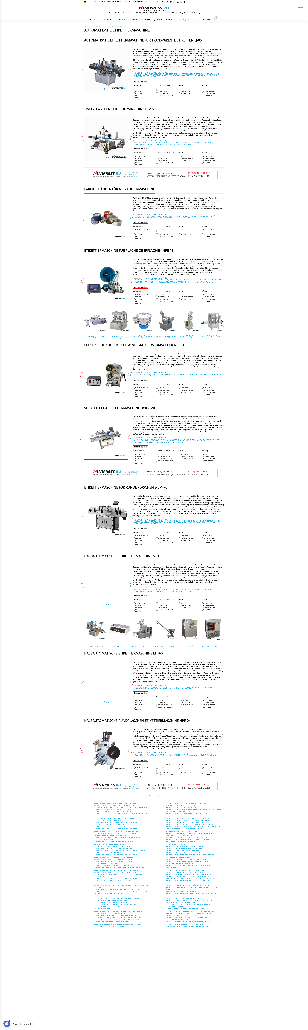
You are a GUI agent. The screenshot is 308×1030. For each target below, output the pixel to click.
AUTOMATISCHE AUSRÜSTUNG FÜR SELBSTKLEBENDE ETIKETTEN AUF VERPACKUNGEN (164, 74)
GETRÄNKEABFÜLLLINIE (141, 75)
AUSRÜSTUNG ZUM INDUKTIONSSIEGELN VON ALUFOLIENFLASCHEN (114, 857)
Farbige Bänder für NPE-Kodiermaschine (119, 189)
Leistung (161, 89)
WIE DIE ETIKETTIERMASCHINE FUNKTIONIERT (200, 283)
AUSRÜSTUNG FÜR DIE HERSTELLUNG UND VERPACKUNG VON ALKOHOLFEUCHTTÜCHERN (121, 896)
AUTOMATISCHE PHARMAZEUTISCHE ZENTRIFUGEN (109, 844)
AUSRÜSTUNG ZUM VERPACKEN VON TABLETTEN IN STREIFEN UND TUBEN (116, 855)
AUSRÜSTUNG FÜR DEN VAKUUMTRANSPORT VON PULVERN (112, 846)
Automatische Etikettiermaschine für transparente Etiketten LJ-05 (143, 40)
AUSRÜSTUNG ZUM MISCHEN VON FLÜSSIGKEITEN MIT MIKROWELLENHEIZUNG (118, 911)
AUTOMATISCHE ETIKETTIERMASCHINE (208, 280)
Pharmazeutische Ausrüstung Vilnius (146, 376)
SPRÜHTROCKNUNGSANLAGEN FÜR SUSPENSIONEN (110, 835)
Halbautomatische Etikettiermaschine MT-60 (123, 653)
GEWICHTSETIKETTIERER (143, 374)
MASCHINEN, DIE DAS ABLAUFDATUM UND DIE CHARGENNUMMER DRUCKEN (117, 898)
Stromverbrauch (164, 91)
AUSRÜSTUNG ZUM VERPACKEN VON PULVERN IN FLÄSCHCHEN (113, 809)
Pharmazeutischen (141, 89)
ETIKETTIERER (189, 281)
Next (130, 70)
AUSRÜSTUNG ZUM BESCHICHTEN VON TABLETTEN (109, 827)
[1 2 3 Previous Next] (106, 70)
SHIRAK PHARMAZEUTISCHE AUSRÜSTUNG (168, 442)
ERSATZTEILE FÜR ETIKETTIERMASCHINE (172, 281)
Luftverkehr (207, 89)
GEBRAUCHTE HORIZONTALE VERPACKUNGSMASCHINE (153, 216)
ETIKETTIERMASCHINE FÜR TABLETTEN (146, 283)
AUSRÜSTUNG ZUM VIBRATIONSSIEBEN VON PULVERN (110, 900)
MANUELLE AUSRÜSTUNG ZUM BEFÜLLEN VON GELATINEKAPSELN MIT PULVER (117, 917)
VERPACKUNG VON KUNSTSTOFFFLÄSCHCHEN (179, 144)
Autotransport (208, 91)
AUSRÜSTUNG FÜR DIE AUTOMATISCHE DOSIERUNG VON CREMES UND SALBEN (118, 924)
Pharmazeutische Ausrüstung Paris (184, 216)
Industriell (139, 97)
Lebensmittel (139, 93)
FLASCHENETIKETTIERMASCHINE (170, 522)
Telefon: (156, 2)
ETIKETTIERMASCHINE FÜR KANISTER (207, 281)
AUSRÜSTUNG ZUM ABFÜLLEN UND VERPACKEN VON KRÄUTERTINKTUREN (116, 870)
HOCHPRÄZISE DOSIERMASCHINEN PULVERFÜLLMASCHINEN (112, 812)
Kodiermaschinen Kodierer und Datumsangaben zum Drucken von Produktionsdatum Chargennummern (187, 374)
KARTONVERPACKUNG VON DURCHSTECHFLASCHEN (167, 75)
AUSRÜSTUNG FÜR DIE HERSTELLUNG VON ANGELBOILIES (111, 922)
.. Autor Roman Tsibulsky (158, 72)
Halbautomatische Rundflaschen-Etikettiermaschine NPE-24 (137, 721)
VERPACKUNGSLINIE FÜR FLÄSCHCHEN (198, 75)
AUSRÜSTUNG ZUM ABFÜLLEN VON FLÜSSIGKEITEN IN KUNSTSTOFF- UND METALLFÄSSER (120, 891)
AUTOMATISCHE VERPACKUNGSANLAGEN (170, 20)
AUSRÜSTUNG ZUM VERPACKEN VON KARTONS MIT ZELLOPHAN (113, 861)
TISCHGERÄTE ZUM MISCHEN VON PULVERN (107, 907)
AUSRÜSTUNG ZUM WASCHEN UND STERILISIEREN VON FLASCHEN (114, 805)
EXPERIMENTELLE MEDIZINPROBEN (199, 20)
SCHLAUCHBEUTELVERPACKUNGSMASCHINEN (108, 894)
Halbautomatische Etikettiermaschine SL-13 (122, 556)
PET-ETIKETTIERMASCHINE (155, 144)
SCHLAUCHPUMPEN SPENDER (103, 909)
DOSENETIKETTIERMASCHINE (202, 143)
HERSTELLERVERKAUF (191, 13)
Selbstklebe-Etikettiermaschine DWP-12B (119, 408)
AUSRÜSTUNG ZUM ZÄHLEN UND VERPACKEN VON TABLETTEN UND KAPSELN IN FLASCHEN (121, 822)
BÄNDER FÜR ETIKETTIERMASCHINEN (146, 281)
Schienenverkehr (209, 93)
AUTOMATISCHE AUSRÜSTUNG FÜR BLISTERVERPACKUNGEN (112, 881)
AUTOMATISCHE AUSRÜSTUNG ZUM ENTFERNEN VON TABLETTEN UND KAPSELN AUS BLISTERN (122, 807)
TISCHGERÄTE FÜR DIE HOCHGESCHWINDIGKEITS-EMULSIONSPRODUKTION (117, 920)
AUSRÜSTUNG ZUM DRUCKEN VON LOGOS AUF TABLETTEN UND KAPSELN (116, 831)
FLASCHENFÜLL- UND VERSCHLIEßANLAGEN (107, 820)
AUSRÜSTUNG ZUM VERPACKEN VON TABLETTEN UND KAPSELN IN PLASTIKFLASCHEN (119, 833)
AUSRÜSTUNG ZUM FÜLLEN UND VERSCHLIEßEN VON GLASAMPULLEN (115, 803)
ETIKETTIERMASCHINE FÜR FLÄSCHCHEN (206, 74)
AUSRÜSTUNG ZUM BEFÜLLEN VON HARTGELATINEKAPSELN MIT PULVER (115, 829)
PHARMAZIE (117, 27)
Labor (137, 95)
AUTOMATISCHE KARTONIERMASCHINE (105, 863)
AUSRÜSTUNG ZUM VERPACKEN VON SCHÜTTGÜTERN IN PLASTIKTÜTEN (115, 879)
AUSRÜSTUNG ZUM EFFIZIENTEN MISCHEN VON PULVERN (111, 853)
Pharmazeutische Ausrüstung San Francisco (201, 756)
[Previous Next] (106, 219)
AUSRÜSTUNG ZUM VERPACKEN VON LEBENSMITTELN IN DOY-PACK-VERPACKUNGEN (119, 868)
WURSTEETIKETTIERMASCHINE (180, 218)
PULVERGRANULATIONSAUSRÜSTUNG (105, 840)
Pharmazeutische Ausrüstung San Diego (195, 522)
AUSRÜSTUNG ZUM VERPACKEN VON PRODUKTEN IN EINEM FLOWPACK (115, 872)
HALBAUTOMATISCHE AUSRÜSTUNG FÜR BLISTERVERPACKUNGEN (113, 902)
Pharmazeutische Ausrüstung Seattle (172, 283)
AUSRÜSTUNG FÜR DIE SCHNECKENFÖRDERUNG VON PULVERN (113, 848)
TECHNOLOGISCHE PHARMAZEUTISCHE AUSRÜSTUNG (135, 20)
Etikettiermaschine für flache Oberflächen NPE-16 (128, 251)
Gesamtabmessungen (165, 93)
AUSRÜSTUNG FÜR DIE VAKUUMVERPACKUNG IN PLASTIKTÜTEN (113, 866)
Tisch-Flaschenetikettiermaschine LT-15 (119, 109)
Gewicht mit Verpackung (166, 95)
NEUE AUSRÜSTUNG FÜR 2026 (171, 13)
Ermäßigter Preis (187, 91)
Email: (138, 2)
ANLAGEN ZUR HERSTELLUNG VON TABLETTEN (108, 816)
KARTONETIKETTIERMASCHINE (144, 442)
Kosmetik (138, 91)
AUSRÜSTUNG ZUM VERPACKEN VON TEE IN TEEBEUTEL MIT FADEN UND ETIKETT (118, 859)
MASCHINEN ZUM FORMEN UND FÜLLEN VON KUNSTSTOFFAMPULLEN (115, 818)
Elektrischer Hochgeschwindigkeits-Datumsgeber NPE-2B (134, 345)
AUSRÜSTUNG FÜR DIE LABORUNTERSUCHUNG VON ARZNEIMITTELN (115, 915)
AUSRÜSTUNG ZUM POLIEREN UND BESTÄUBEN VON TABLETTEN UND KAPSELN (117, 837)
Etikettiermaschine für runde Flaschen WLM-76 (125, 487)
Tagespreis (184, 89)
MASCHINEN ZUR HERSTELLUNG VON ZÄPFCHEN (109, 824)
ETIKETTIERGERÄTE (140, 144)
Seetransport (208, 95)
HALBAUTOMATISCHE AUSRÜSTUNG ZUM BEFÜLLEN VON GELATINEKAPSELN (116, 904)
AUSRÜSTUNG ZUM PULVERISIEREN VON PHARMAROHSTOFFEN (113, 913)
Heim (86, 27)
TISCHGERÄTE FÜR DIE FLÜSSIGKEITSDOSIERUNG (109, 926)
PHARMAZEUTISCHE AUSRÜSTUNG (102, 20)
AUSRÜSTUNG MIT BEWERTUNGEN (120, 13)
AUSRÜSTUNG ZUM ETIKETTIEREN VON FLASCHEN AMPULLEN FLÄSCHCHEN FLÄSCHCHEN (165, 280)
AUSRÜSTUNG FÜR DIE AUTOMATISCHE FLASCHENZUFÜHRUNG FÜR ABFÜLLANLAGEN (119, 850)
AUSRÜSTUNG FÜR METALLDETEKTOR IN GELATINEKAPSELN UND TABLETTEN (116, 889)
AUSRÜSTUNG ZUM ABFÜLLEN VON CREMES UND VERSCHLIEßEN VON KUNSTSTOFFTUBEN (121, 814)
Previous (82, 70)
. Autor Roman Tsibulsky (158, 588)
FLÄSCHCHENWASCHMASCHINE (159, 756)
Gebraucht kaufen (187, 93)
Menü (300, 7)
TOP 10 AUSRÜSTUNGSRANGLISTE (146, 13)
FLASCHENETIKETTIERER (178, 756)
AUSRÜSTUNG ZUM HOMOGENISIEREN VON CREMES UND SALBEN (114, 842)
